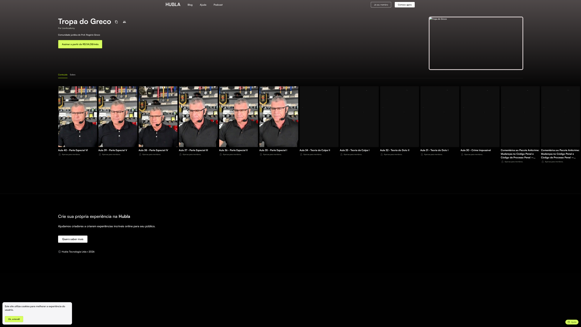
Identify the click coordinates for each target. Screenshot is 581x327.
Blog (190, 4)
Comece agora (404, 4)
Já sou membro (381, 4)
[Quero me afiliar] (124, 22)
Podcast (218, 4)
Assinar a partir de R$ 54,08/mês (80, 44)
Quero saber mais (72, 239)
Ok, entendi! (14, 319)
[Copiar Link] (116, 22)
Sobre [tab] (72, 74)
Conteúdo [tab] (62, 74)
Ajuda (203, 4)
